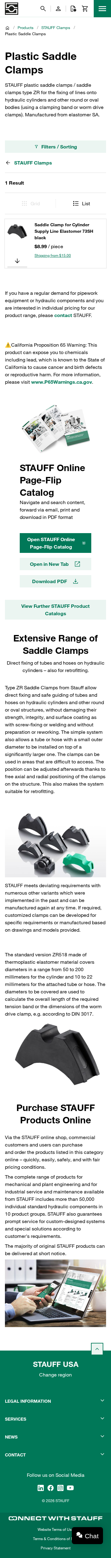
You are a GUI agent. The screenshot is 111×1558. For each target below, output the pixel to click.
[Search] (43, 8)
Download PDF (49, 581)
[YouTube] (70, 1488)
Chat (92, 1535)
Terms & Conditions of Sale (55, 1538)
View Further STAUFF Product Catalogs (55, 609)
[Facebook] (50, 1488)
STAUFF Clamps (55, 27)
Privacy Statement (56, 1547)
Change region (55, 1375)
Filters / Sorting (59, 147)
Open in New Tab (49, 564)
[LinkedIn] (40, 1488)
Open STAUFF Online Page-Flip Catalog (51, 543)
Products (26, 27)
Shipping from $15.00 (53, 255)
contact (63, 315)
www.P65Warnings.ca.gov (61, 382)
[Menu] (102, 8)
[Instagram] (60, 1488)
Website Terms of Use (55, 1529)
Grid (35, 203)
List (86, 203)
